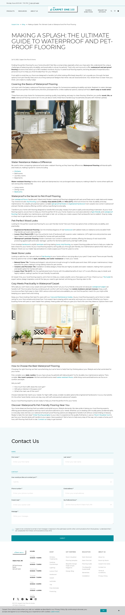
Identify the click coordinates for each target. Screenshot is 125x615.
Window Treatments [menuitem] (53, 558)
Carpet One (15, 24)
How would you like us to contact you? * (24, 477)
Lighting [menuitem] (52, 568)
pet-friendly (96, 212)
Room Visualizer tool (102, 415)
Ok (103, 610)
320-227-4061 (34, 3)
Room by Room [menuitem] (103, 560)
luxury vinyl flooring (63, 244)
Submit (62, 538)
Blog (23, 24)
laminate (40, 244)
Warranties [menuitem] (85, 572)
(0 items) (118, 11)
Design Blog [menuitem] (70, 571)
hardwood (68, 230)
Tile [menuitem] (51, 584)
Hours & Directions (88, 11)
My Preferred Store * (70, 500)
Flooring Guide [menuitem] (87, 564)
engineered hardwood (76, 204)
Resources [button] (22, 11)
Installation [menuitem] (86, 576)
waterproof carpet (99, 287)
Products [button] (10, 11)
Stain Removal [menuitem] (87, 557)
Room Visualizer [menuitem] (71, 557)
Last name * (67, 457)
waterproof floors (21, 199)
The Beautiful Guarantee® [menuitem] (86, 568)
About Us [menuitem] (101, 557)
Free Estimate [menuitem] (54, 588)
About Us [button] (34, 11)
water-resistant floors (65, 377)
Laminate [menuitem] (53, 581)
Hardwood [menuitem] (53, 574)
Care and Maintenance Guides (61, 297)
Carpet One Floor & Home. (26, 603)
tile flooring (46, 256)
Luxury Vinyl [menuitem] (54, 571)
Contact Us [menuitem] (102, 567)
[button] (111, 11)
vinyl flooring (31, 202)
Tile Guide (106, 277)
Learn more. (55, 612)
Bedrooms (18, 192)
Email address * (68, 488)
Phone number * (16, 488)
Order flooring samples (41, 415)
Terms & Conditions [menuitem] (102, 571)
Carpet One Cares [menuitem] (104, 564)
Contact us (42, 419)
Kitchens (17, 171)
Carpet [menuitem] (52, 578)
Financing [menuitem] (53, 591)
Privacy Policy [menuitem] (103, 576)
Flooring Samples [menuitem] (71, 560)
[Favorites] (115, 11)
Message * (14, 511)
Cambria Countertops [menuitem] (54, 563)
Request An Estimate (102, 11)
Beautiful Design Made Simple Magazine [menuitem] (71, 566)
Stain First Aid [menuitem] (86, 560)
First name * (15, 457)
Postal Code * (15, 500)
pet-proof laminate (59, 204)
